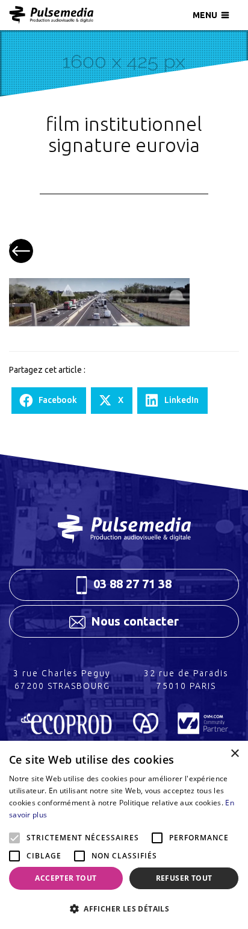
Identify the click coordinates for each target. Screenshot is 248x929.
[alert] (124, 835)
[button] (124, 908)
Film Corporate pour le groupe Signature (21, 251)
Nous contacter (133, 621)
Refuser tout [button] (184, 878)
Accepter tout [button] (65, 878)
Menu (205, 15)
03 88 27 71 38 (131, 584)
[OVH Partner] (202, 729)
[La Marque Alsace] (146, 729)
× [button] (234, 753)
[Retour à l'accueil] (51, 15)
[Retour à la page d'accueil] (124, 529)
